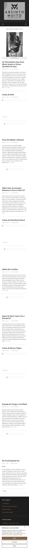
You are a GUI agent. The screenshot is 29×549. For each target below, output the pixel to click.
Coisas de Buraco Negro (12, 348)
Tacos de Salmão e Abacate (13, 140)
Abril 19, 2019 (5, 222)
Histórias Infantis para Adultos (9, 506)
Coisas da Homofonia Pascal (13, 220)
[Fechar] (26, 526)
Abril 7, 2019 (5, 463)
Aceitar (14, 538)
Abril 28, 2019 (5, 69)
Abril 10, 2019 (5, 406)
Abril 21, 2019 (5, 192)
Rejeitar (14, 545)
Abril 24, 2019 (5, 142)
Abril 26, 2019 (5, 97)
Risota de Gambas (6, 509)
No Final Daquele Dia (10, 461)
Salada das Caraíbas (10, 269)
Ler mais (8, 87)
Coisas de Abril (8, 95)
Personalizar (14, 542)
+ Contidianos (5, 503)
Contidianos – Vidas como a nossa (10, 523)
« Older (4, 491)
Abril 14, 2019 (5, 320)
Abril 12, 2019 (5, 350)
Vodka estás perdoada (7, 512)
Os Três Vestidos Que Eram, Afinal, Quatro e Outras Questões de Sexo (13, 64)
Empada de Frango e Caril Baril (14, 404)
